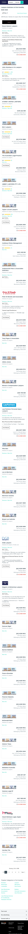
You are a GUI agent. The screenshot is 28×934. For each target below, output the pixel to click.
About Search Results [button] (22, 13)
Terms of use (11, 927)
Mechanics (17, 884)
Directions (4, 30)
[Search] (21, 2)
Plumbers (3, 882)
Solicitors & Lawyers (7, 28)
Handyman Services (6, 899)
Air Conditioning (5, 897)
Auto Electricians (5, 889)
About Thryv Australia (11, 923)
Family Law (16, 544)
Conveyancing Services (19, 211)
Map (5, 13)
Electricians (4, 884)
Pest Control (18, 886)
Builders (17, 889)
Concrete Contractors (20, 891)
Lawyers (17, 882)
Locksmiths (4, 886)
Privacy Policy (21, 923)
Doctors (3, 893)
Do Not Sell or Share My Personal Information (21, 928)
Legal (10, 931)
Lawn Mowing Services (7, 896)
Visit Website (6, 137)
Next (23, 872)
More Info (10, 30)
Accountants (4, 891)
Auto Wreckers (18, 893)
